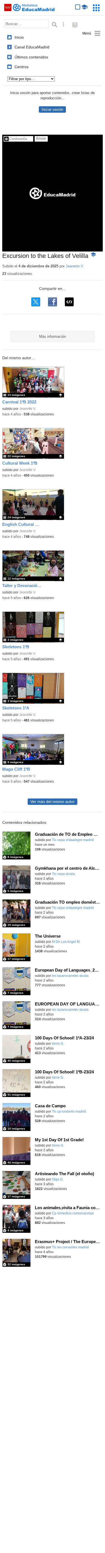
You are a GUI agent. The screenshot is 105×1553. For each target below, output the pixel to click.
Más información (52, 336)
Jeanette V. (75, 266)
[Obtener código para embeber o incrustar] (69, 301)
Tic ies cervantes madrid (70, 1247)
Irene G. (58, 1043)
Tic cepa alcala (63, 874)
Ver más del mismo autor (52, 802)
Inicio (19, 37)
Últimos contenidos (31, 57)
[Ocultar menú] (91, 33)
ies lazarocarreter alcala (70, 975)
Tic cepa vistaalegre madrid (73, 840)
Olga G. (57, 1179)
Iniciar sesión (52, 109)
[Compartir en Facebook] (52, 301)
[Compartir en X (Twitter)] (35, 301)
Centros (21, 67)
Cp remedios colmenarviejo (73, 1213)
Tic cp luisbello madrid (69, 1111)
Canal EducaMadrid (32, 47)
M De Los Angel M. (66, 941)
